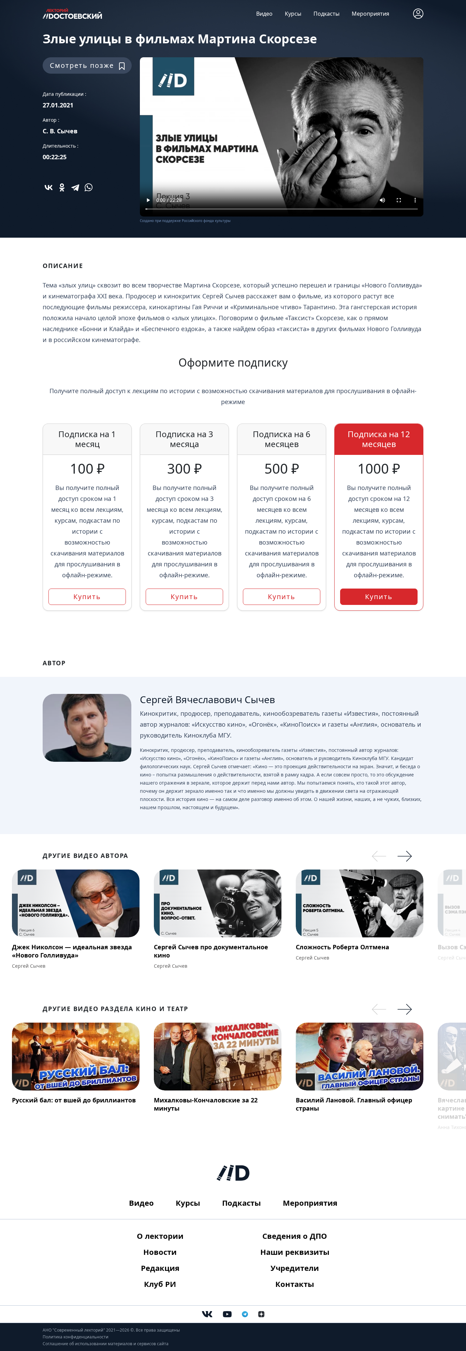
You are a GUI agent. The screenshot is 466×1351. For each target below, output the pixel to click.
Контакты (294, 1284)
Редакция (160, 1268)
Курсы (293, 13)
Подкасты (326, 13)
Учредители (295, 1268)
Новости (160, 1252)
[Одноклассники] (62, 187)
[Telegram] (75, 187)
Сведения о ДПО (294, 1236)
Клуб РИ (160, 1284)
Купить (87, 596)
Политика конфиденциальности (75, 1337)
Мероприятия (370, 13)
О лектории (160, 1236)
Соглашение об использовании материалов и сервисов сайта (106, 1344)
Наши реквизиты (295, 1252)
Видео (264, 13)
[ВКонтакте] (49, 187)
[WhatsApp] (88, 187)
